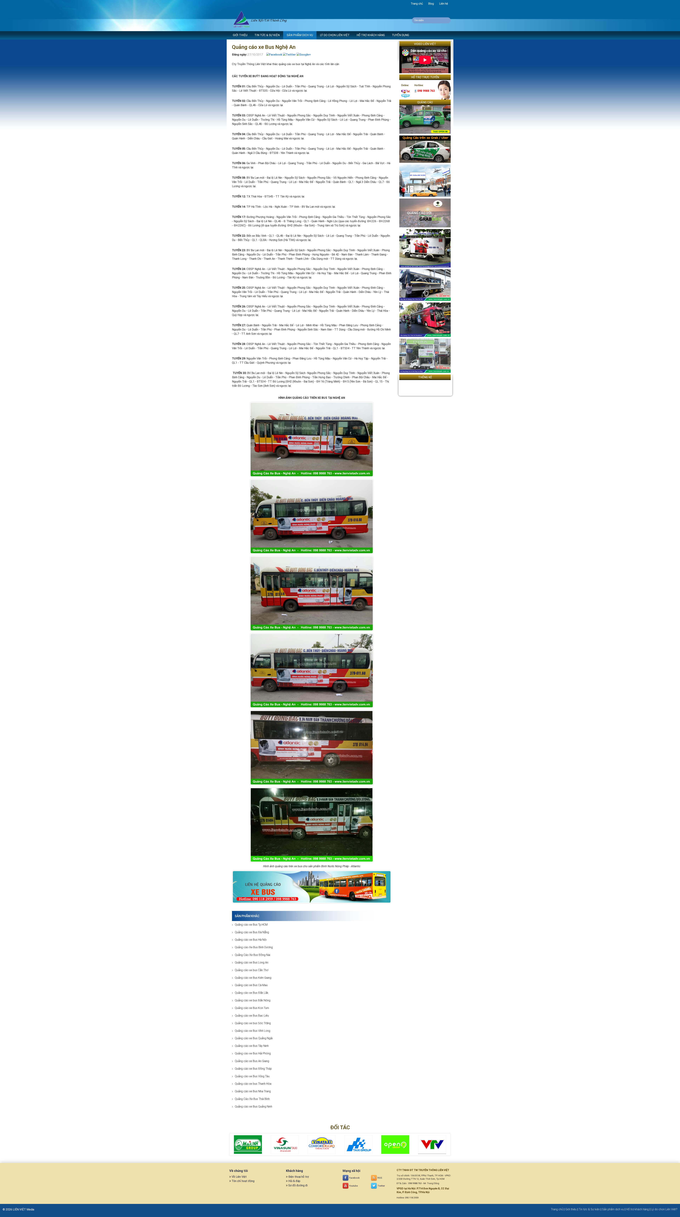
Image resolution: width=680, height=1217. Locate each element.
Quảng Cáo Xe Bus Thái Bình (252, 1099)
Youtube (353, 1185)
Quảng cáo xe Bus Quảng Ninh (253, 1106)
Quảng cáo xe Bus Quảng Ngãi (254, 1038)
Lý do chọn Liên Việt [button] (335, 35)
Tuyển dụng (400, 35)
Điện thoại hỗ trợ (298, 1176)
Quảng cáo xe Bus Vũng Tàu (252, 1076)
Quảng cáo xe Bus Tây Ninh (252, 1046)
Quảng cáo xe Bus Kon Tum (252, 1008)
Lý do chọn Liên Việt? (664, 1209)
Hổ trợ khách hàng (637, 1209)
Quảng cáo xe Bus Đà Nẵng (252, 932)
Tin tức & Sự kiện (589, 1209)
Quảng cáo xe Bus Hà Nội (251, 939)
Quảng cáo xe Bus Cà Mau (251, 985)
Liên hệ (443, 3)
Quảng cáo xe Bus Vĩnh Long (252, 1030)
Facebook (354, 1177)
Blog (431, 3)
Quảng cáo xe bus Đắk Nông (252, 1000)
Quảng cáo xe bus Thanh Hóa (253, 1083)
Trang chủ (417, 3)
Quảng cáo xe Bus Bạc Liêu (252, 1015)
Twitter (381, 1185)
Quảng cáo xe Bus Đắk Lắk (251, 992)
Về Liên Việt (239, 1176)
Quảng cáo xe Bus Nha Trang (253, 1091)
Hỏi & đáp (294, 1181)
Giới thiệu (571, 1209)
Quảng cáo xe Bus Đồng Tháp (253, 1068)
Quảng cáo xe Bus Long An (251, 962)
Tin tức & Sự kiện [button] (267, 35)
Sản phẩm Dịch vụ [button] (300, 35)
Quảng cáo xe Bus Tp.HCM (251, 924)
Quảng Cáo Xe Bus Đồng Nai (252, 955)
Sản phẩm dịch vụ (613, 1209)
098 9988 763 (426, 91)
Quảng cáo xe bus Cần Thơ (251, 970)
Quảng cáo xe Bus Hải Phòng (253, 1053)
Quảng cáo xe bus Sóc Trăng (253, 1023)
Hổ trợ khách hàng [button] (371, 35)
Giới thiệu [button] (240, 35)
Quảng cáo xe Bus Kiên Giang (253, 977)
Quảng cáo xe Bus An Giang (252, 1061)
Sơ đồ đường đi (298, 1185)
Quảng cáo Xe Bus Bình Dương (254, 947)
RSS (379, 1177)
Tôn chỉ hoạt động (243, 1181)
